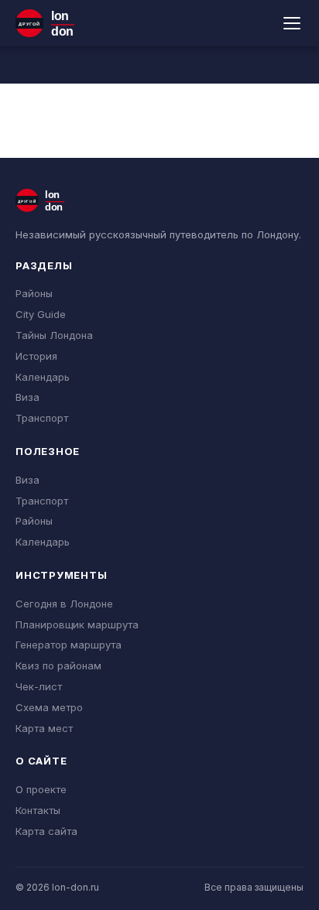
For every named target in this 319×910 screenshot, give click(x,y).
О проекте (41, 789)
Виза (27, 397)
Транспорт (41, 418)
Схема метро (49, 707)
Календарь (42, 377)
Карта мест (44, 728)
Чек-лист (38, 686)
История (36, 356)
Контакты (37, 810)
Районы (34, 293)
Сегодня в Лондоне (64, 603)
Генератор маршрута (68, 644)
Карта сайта (46, 831)
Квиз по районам (58, 665)
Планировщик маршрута (77, 624)
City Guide (40, 314)
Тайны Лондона (54, 335)
